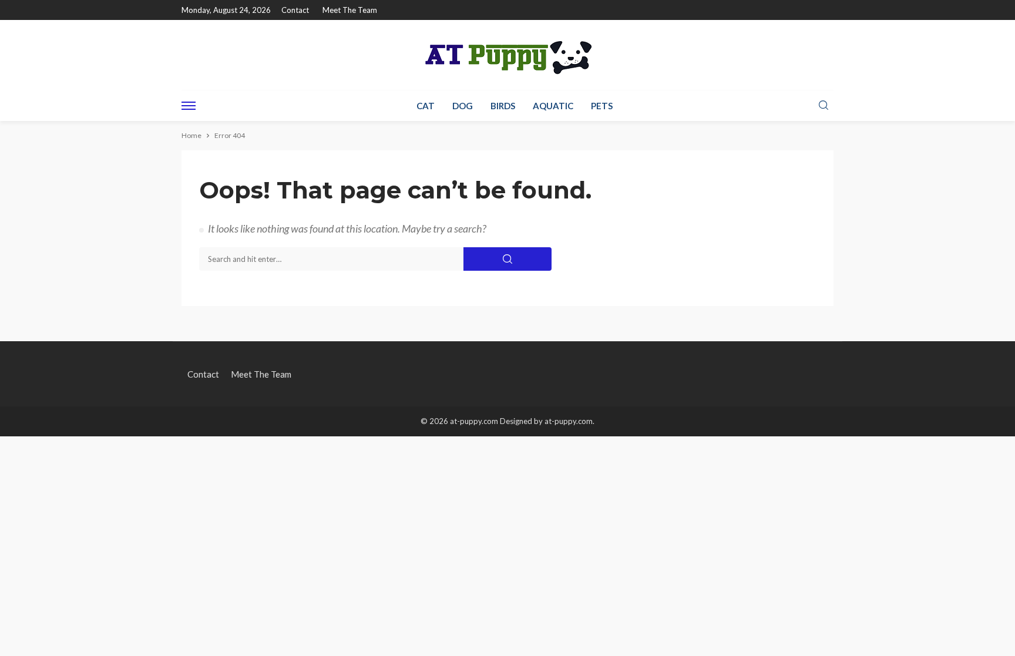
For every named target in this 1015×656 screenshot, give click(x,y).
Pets (602, 105)
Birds (502, 105)
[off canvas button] (189, 105)
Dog (462, 105)
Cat (425, 105)
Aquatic (553, 105)
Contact (295, 10)
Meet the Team (349, 10)
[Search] (823, 105)
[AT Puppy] (507, 55)
